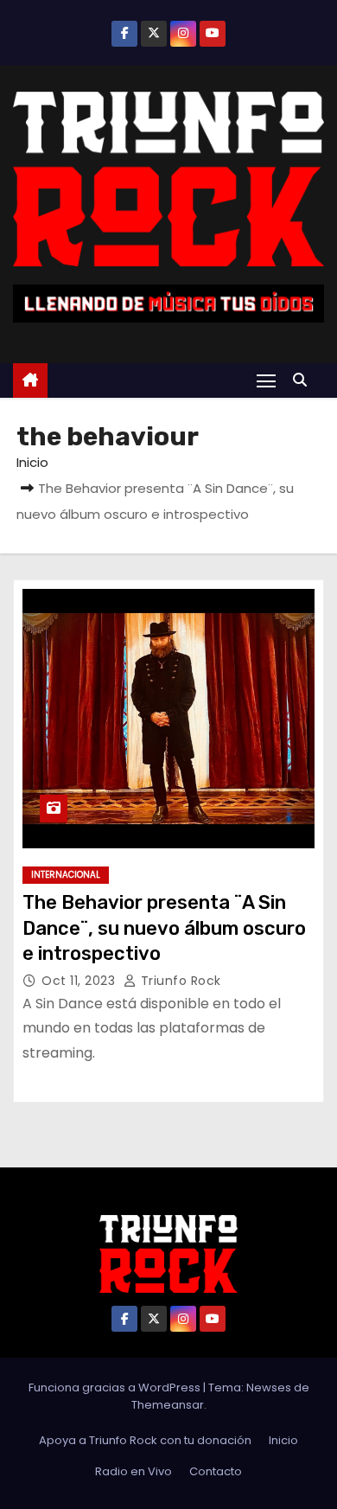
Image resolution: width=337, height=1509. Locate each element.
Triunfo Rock (179, 980)
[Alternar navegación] (266, 380)
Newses (268, 1387)
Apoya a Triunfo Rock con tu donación (145, 1440)
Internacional (65, 874)
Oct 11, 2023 (80, 980)
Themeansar (167, 1405)
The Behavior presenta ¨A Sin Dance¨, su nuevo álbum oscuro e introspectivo (164, 928)
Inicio (32, 462)
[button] (304, 380)
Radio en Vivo (133, 1471)
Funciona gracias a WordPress (116, 1387)
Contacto (215, 1471)
